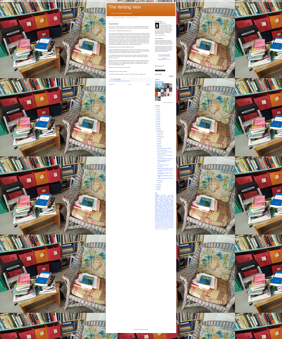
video (161, 205)
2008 (157, 189)
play (163, 221)
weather (163, 215)
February (159, 180)
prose (165, 221)
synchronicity (171, 226)
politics (172, 204)
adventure (169, 214)
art (172, 199)
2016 (157, 123)
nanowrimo (163, 195)
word (167, 205)
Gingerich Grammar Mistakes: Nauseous (165, 168)
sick (159, 217)
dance (172, 203)
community (170, 195)
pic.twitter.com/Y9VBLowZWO (164, 56)
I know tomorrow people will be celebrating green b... (163, 161)
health (167, 209)
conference (171, 216)
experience (166, 207)
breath (161, 216)
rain (169, 222)
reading (164, 205)
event (172, 214)
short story (159, 211)
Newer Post (111, 84)
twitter (172, 227)
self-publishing (157, 227)
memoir (168, 197)
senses (161, 225)
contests (171, 212)
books (172, 205)
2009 (157, 187)
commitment (165, 216)
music (156, 200)
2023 (157, 111)
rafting (172, 221)
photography (159, 221)
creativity (157, 196)
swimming (126, 80)
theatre (156, 197)
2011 (157, 184)
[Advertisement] (171, 254)
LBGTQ (158, 222)
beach (164, 203)
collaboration (160, 206)
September (159, 136)
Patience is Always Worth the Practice (164, 151)
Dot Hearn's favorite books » (168, 102)
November (159, 133)
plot (172, 209)
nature (169, 204)
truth (164, 220)
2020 (157, 116)
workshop (171, 201)
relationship (157, 220)
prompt (122, 80)
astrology (171, 222)
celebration (163, 209)
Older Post (148, 84)
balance (160, 204)
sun (155, 222)
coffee (164, 226)
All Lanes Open (160, 157)
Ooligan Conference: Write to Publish (164, 155)
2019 (157, 118)
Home (109, 17)
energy (169, 221)
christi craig (169, 225)
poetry (168, 196)
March (158, 146)
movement (161, 222)
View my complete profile (160, 35)
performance (158, 201)
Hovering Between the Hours (163, 165)
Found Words (160, 166)
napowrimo (167, 211)
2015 (157, 124)
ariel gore (161, 199)
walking (167, 200)
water (129, 80)
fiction (168, 201)
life (172, 207)
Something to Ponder (161, 153)
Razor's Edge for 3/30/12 (162, 150)
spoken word (168, 215)
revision (156, 210)
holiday (156, 217)
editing (161, 200)
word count (163, 196)
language (169, 220)
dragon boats (167, 206)
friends (156, 199)
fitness (156, 207)
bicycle (159, 226)
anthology (169, 227)
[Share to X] (117, 79)
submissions (163, 201)
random (164, 214)
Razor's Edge (168, 199)
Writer (172, 206)
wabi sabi (162, 227)
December (159, 131)
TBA (159, 216)
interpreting (165, 204)
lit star (162, 219)
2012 (157, 130)
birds (162, 226)
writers (160, 203)
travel (164, 197)
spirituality (161, 220)
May (158, 143)
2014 (157, 126)
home (162, 214)
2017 (157, 121)
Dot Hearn (163, 23)
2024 (157, 109)
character (113, 80)
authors (163, 211)
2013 (157, 128)
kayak (170, 209)
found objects (118, 80)
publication (157, 205)
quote (158, 163)
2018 (157, 119)
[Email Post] (112, 79)
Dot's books (159, 82)
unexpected (162, 217)
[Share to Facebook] (118, 79)
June (158, 141)
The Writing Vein (125, 7)
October (159, 134)
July (158, 140)
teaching (156, 209)
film (170, 207)
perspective (166, 222)
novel (172, 197)
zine (165, 227)
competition (161, 207)
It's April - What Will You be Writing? (164, 148)
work (172, 196)
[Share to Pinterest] (120, 79)
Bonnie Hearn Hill (163, 210)
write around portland (164, 212)
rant (172, 225)
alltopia (156, 226)
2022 (157, 112)
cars (167, 221)
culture (169, 217)
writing (157, 195)
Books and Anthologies (132, 17)
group (166, 220)
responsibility (157, 225)
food (160, 209)
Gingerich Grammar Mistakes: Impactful (165, 178)
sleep (156, 206)
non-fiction (157, 215)
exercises (157, 204)
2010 (157, 186)
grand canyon (158, 214)
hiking (167, 226)
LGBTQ (164, 225)
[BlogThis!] (115, 79)
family (172, 217)
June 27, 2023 (167, 59)
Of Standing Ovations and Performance (165, 158)
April (158, 145)
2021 (157, 114)
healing (171, 211)
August (158, 138)
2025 (157, 107)
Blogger (146, 329)
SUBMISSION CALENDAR (119, 17)
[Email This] (114, 79)
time (169, 205)
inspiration (168, 203)
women (166, 217)
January (159, 182)
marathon (157, 212)
